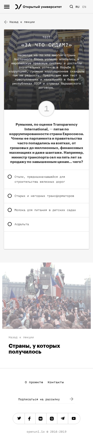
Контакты (56, 382)
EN (84, 7)
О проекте (34, 382)
